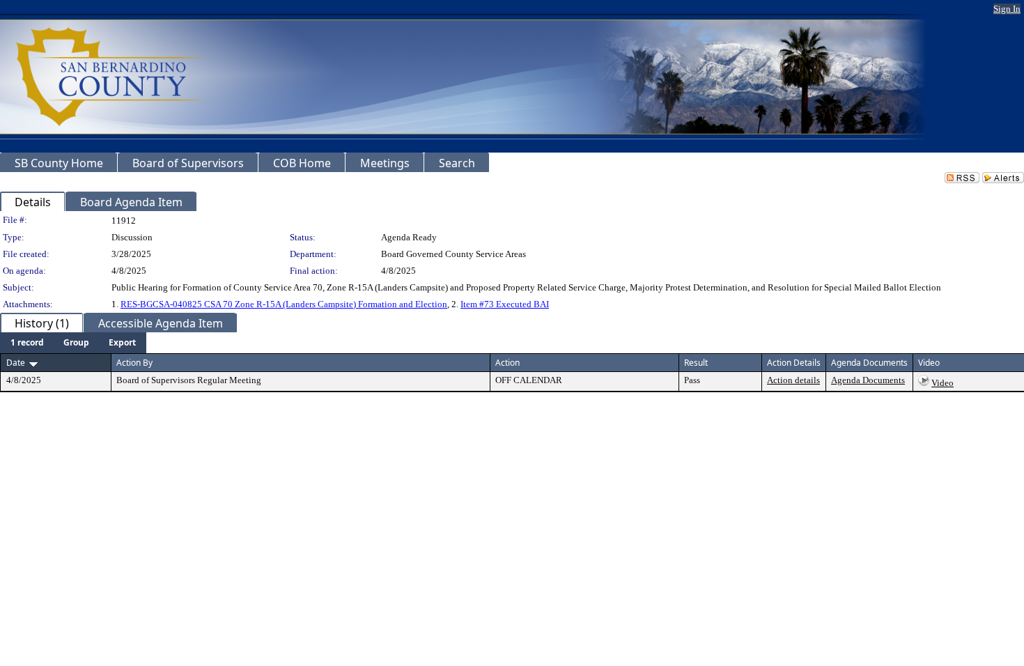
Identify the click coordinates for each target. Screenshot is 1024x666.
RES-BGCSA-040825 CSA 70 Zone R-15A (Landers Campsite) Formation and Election (284, 304)
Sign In (1007, 8)
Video (942, 383)
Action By (134, 363)
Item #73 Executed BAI (504, 304)
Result (696, 363)
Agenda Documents (868, 380)
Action (507, 363)
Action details (793, 380)
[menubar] (73, 342)
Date (15, 363)
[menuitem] (27, 343)
